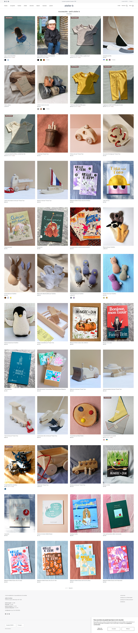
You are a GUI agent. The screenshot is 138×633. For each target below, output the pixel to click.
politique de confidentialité (126, 597)
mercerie (32, 5)
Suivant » (71, 588)
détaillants (122, 601)
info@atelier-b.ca (9, 610)
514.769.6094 (16, 610)
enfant (25, 5)
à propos (45, 5)
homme (19, 5)
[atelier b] (69, 5)
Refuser (128, 628)
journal (51, 5)
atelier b (9, 628)
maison (38, 5)
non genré (12, 5)
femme (5, 5)
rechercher (122, 595)
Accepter (114, 628)
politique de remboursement (126, 599)
